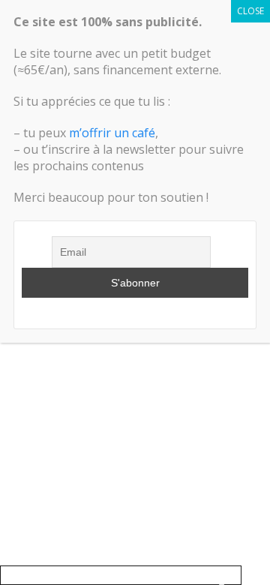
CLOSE (250, 10)
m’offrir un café (112, 132)
